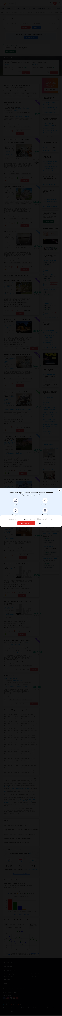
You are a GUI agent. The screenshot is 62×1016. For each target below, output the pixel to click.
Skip (40, 523)
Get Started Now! (25, 523)
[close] (59, 490)
